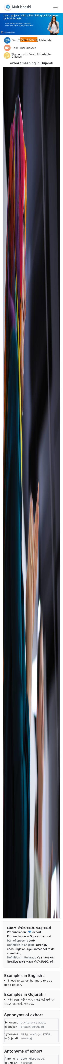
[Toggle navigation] (55, 7)
